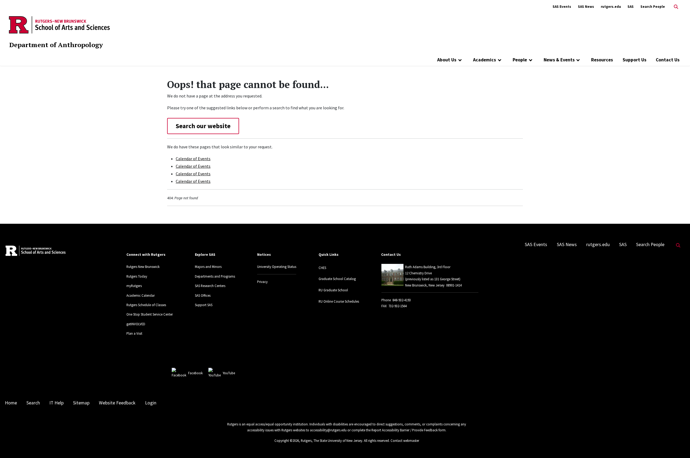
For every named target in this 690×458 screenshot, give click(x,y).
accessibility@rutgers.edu (328, 430)
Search (33, 403)
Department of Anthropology (56, 44)
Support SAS (203, 305)
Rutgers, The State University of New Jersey (331, 440)
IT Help (56, 403)
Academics (484, 60)
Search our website (203, 126)
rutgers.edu (611, 6)
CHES (322, 267)
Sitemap (81, 403)
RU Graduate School (333, 290)
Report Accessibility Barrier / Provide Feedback (404, 430)
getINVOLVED (135, 324)
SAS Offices (203, 295)
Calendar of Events (193, 158)
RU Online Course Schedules (339, 301)
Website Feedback (117, 403)
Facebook (195, 373)
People (520, 60)
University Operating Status (276, 266)
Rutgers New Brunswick (143, 266)
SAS (630, 6)
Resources (602, 60)
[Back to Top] (678, 445)
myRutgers (134, 286)
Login (150, 403)
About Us (446, 60)
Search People (652, 6)
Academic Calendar (140, 295)
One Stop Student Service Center (149, 314)
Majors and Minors (208, 266)
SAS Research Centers (210, 286)
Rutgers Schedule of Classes (146, 305)
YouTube (229, 373)
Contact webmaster (405, 440)
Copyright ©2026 (286, 440)
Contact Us (667, 60)
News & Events (559, 60)
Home (11, 403)
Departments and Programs (215, 276)
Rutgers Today (136, 276)
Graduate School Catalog (337, 279)
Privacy (262, 281)
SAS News (586, 6)
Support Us (634, 60)
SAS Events (562, 6)
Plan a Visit (134, 333)
